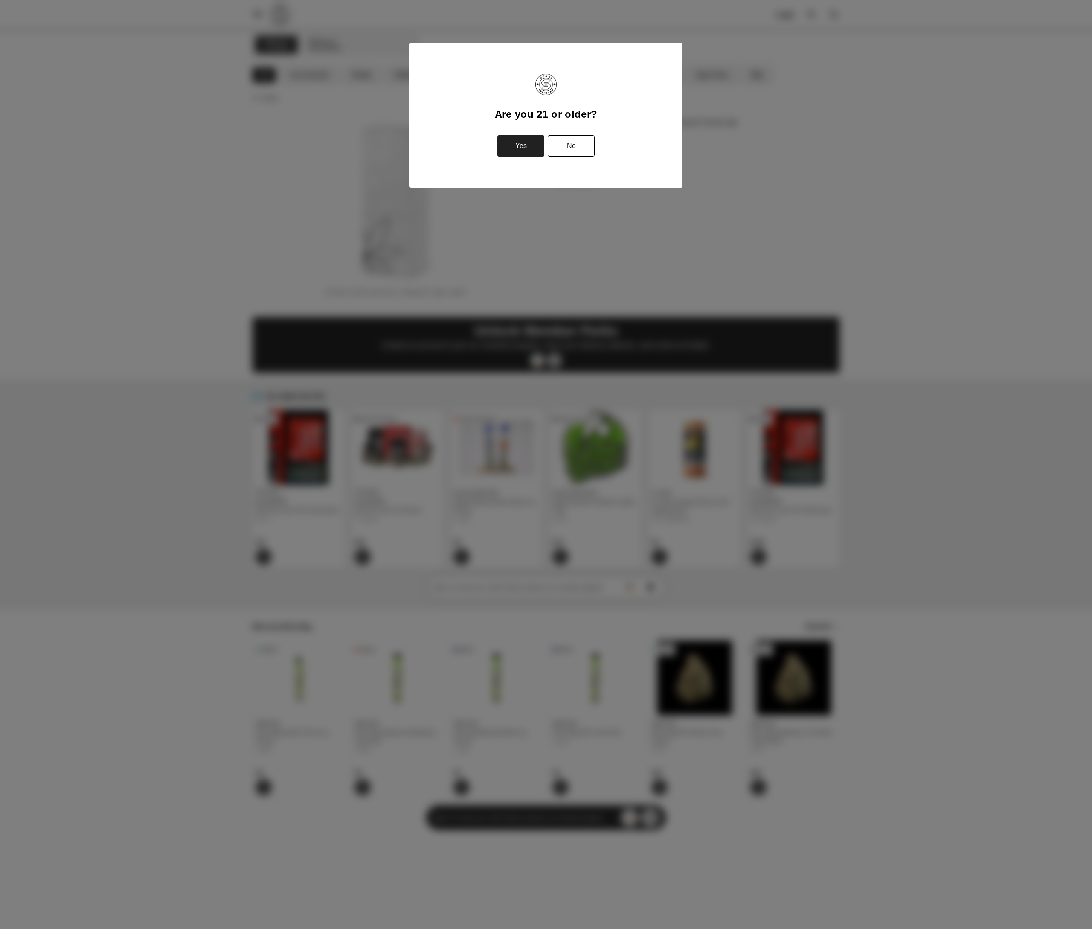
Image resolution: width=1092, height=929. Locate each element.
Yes (521, 145)
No (571, 145)
